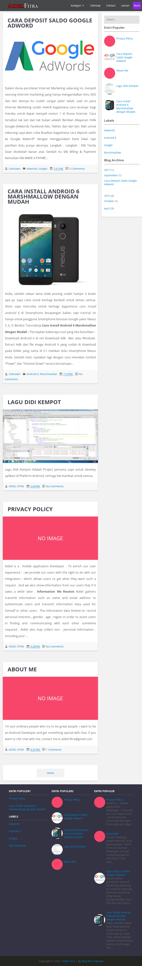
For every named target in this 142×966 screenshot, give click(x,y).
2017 (107, 170)
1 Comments (54, 749)
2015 (107, 195)
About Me (22, 669)
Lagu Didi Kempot (34, 402)
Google (108, 145)
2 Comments (77, 168)
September (111, 175)
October (109, 201)
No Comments (55, 486)
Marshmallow (112, 152)
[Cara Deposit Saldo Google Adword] (50, 57)
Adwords (109, 130)
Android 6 (110, 137)
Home (50, 773)
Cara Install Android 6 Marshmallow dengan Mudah (43, 196)
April (107, 208)
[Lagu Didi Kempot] (50, 436)
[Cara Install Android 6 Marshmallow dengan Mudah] (50, 248)
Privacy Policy (30, 509)
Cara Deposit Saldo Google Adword (50, 22)
